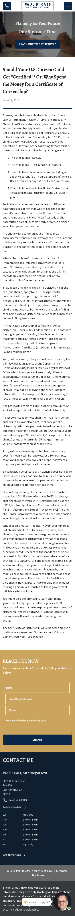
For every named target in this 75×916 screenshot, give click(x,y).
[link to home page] (37, 5)
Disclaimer (38, 875)
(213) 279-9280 (17, 800)
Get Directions (12, 855)
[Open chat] (62, 901)
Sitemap (61, 871)
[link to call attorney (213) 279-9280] (7, 6)
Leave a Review (12, 807)
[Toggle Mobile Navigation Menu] (68, 6)
